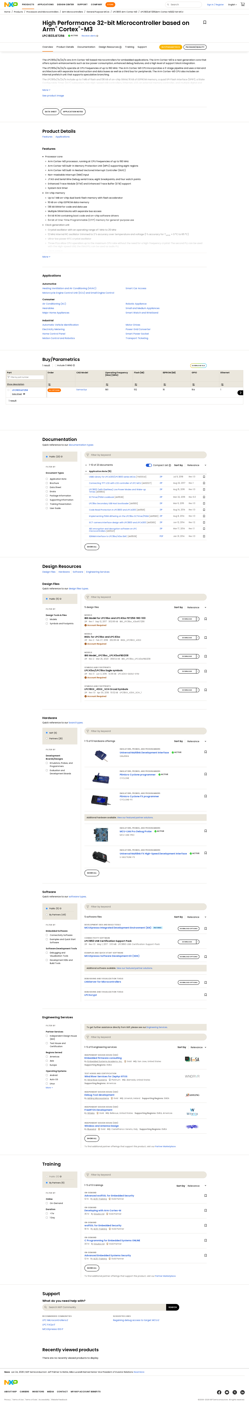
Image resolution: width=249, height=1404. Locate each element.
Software (78, 572)
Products (18, 11)
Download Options (188, 928)
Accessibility (44, 1399)
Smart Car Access (136, 288)
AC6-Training (100, 1198)
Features (47, 136)
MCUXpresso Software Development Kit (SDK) (111, 956)
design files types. (79, 588)
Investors (38, 1391)
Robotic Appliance (136, 303)
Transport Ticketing (137, 338)
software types (77, 896)
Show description (15, 384)
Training (129, 47)
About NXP (10, 1391)
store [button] (110, 4)
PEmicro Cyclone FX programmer (139, 796)
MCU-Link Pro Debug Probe (136, 831)
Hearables (48, 308)
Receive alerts (89, 35)
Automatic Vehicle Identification (60, 324)
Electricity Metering (53, 329)
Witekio (91, 1113)
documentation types (81, 445)
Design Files (48, 572)
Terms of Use (17, 1399)
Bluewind (91, 1129)
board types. (76, 722)
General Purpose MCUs (98, 11)
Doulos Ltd (99, 1213)
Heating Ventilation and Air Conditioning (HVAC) (69, 288)
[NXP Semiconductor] (11, 4)
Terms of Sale (31, 1399)
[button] (233, 4)
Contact (62, 1391)
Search (172, 1307)
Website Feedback (59, 1399)
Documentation (86, 47)
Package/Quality (195, 47)
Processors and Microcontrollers (43, 11)
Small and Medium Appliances (143, 308)
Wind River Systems (97, 1079)
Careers (24, 1391)
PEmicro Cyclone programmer (138, 774)
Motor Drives (133, 324)
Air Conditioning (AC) (54, 303)
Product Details (65, 47)
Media (50, 1391)
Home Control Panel (53, 333)
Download (187, 619)
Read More (139, 1372)
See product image (53, 95)
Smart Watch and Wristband (142, 312)
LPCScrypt (90, 995)
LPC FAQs (47, 1324)
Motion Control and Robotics (58, 338)
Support (142, 47)
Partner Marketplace (165, 1146)
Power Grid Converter (138, 329)
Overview (47, 47)
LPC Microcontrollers (54, 1320)
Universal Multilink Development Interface (144, 752)
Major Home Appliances (55, 312)
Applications (62, 136)
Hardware (64, 572)
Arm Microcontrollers (72, 11)
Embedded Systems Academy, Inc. (104, 1061)
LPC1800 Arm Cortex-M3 (125, 11)
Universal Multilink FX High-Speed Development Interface (153, 853)
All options (54, 390)
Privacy (7, 1399)
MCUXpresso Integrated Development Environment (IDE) (117, 927)
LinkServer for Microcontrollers (102, 981)
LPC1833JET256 (20, 390)
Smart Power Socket (137, 333)
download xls (198, 366)
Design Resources (109, 47)
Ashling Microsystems (98, 1098)
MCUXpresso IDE (51, 1329)
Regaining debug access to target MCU (135, 1320)
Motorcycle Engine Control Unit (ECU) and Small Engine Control (78, 292)
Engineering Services (98, 572)
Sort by (178, 465)
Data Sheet (17, 394)
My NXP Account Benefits (86, 1391)
